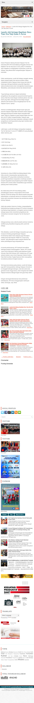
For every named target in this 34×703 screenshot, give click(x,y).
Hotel (2, 654)
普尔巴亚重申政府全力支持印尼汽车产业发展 (20, 560)
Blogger (31, 686)
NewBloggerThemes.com (25, 690)
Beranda (18, 356)
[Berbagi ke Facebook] (7, 288)
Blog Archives (20, 514)
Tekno (2, 659)
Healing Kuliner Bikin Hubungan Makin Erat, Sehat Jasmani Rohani (19, 550)
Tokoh (5, 659)
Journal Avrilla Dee (16, 686)
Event (19, 652)
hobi (32, 652)
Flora (25, 652)
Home (3, 26)
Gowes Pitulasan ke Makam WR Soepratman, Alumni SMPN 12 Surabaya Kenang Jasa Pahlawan (20, 530)
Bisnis (7, 652)
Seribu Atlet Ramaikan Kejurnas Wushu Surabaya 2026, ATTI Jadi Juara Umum (19, 320)
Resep (20, 657)
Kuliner (4, 656)
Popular (4, 514)
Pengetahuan (15, 657)
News (25, 656)
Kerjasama (16, 653)
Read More (29, 327)
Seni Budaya (29, 657)
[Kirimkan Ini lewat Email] (2, 288)
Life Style (10, 656)
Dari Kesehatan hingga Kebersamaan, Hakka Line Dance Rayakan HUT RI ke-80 (20, 344)
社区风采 (26, 659)
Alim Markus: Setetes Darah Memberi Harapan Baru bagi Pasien (18, 540)
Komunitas (29, 654)
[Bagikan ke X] (5, 288)
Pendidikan (9, 657)
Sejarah (24, 657)
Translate (13, 617)
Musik (20, 656)
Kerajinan (10, 653)
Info (6, 653)
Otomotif (3, 657)
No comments (27, 36)
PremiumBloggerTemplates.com (10, 690)
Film (23, 652)
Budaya (11, 652)
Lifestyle (16, 656)
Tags (11, 514)
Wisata (21, 659)
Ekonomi (15, 652)
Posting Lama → (28, 356)
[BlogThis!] (4, 288)
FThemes (12, 689)
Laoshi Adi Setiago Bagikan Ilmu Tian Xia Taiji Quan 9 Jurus (16, 33)
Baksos (3, 652)
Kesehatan (22, 653)
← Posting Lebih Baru (7, 356)
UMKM (16, 659)
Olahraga (8, 26)
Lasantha (27, 689)
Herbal (28, 652)
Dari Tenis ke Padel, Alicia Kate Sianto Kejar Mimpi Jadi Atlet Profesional (20, 331)
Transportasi (11, 659)
